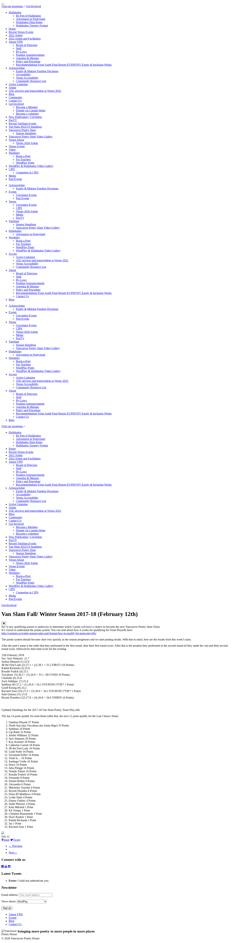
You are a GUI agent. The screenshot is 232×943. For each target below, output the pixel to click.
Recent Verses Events (21, 32)
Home (12, 28)
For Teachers (23, 159)
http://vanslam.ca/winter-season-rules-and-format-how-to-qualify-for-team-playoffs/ (48, 633)
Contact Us (15, 100)
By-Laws (21, 51)
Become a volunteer (27, 113)
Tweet (16, 839)
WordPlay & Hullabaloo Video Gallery (31, 166)
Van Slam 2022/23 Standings (25, 126)
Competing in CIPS (27, 172)
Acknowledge (17, 68)
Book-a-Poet (23, 156)
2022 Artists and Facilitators (25, 38)
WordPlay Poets (25, 162)
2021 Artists (15, 35)
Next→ (13, 852)
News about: (8, 901)
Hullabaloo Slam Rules (29, 22)
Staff (18, 48)
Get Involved (33, 6)
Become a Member (27, 107)
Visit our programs (12, 6)
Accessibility (23, 74)
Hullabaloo (15, 12)
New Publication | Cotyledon (25, 117)
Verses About (16, 139)
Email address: (10, 894)
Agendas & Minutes (27, 58)
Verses (12, 201)
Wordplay (14, 152)
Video (12, 149)
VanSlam (14, 221)
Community (15, 97)
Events (12, 191)
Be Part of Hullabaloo (28, 15)
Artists (12, 87)
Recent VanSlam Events (22, 123)
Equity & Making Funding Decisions (37, 71)
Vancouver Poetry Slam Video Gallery (31, 136)
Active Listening (18, 84)
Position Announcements (30, 54)
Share (6, 839)
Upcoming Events (26, 195)
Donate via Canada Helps (30, 110)
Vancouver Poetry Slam (22, 130)
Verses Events (17, 146)
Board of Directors (26, 45)
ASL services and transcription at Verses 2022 (35, 90)
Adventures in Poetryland (30, 19)
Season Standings (26, 133)
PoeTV (13, 120)
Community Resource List (31, 81)
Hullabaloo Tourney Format (32, 25)
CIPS (12, 169)
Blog (11, 94)
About (12, 270)
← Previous (15, 846)
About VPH (16, 41)
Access (13, 253)
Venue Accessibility (27, 77)
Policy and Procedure (28, 61)
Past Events (15, 179)
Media (12, 175)
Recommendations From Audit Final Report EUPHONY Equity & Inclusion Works (64, 64)
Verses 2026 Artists (27, 143)
